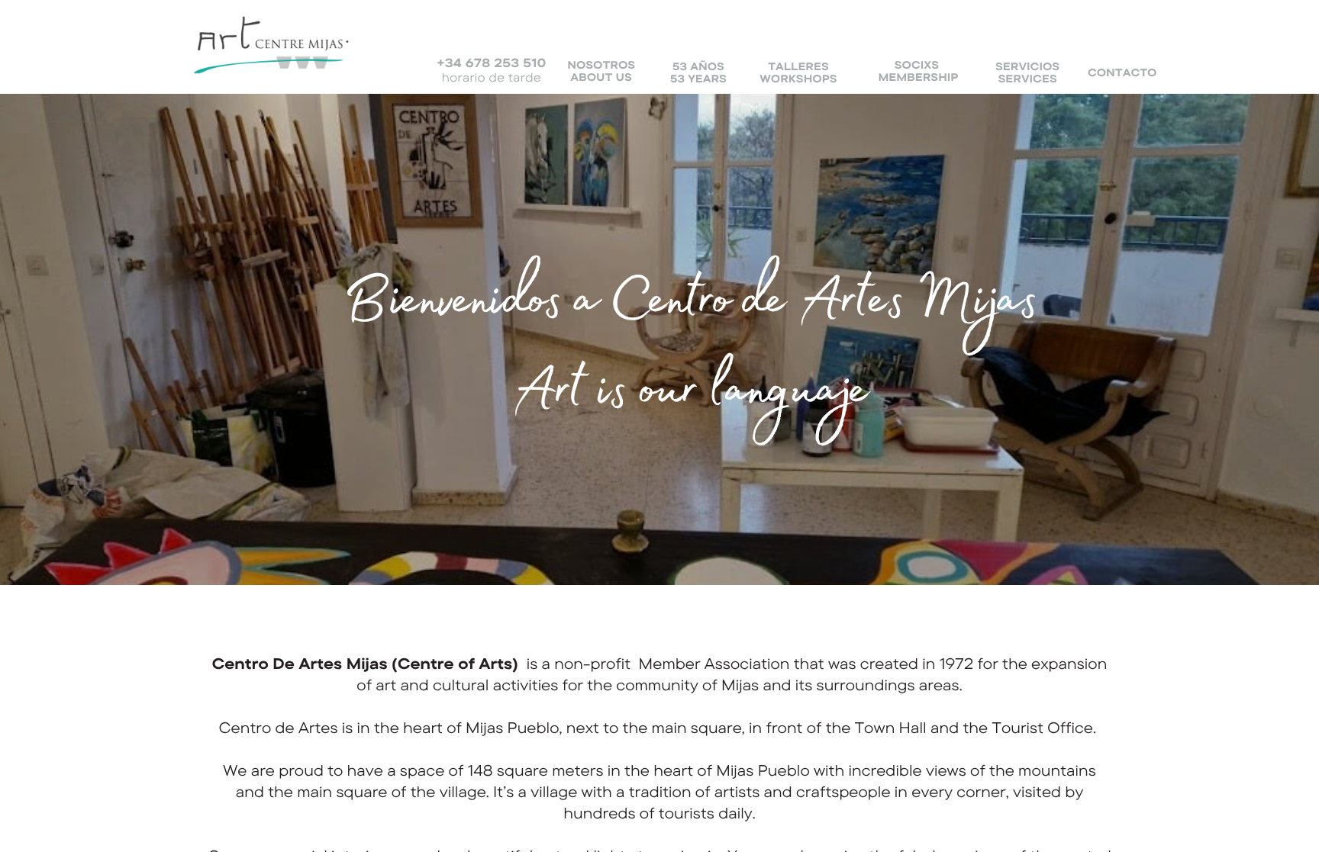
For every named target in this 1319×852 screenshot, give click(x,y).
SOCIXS (917, 65)
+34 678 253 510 (491, 62)
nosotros (601, 65)
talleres (798, 66)
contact (1117, 72)
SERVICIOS (1027, 66)
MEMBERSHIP (918, 77)
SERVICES (1027, 78)
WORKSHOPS (798, 78)
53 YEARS (698, 78)
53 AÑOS (698, 66)
